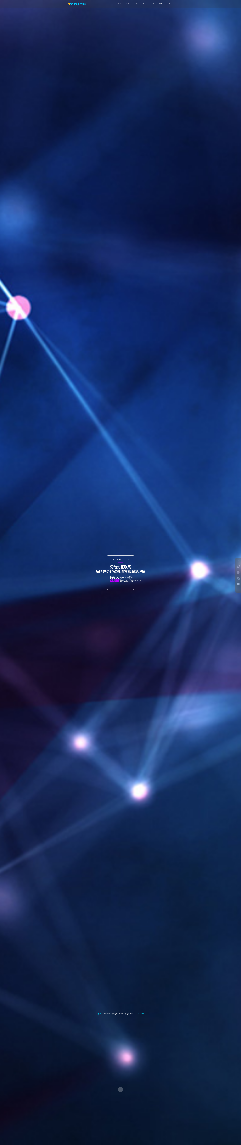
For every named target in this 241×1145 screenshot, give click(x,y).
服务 (136, 4)
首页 (119, 4)
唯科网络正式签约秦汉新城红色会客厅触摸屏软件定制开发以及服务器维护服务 (120, 1014)
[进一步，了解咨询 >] (120, 609)
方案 (152, 4)
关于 (144, 4)
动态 (160, 4)
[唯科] (77, 4)
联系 (169, 4)
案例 (127, 4)
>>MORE (141, 1014)
